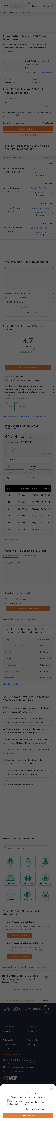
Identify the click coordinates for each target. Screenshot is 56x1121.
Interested (28, 1115)
